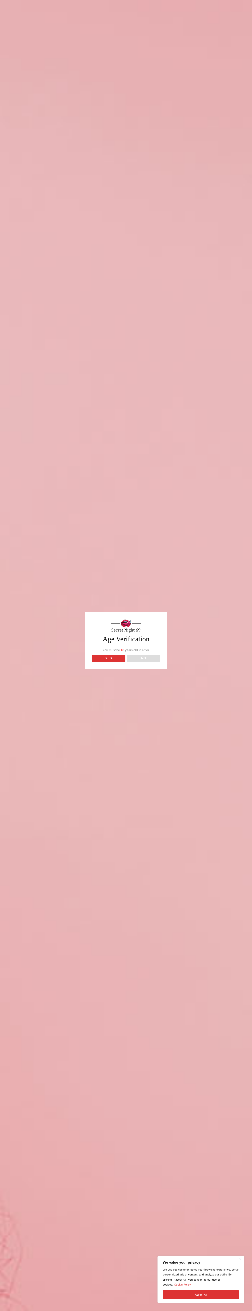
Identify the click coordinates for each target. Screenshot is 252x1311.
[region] (201, 1279)
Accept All (201, 1294)
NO (143, 658)
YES (108, 658)
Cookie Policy (182, 1284)
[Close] (240, 1259)
